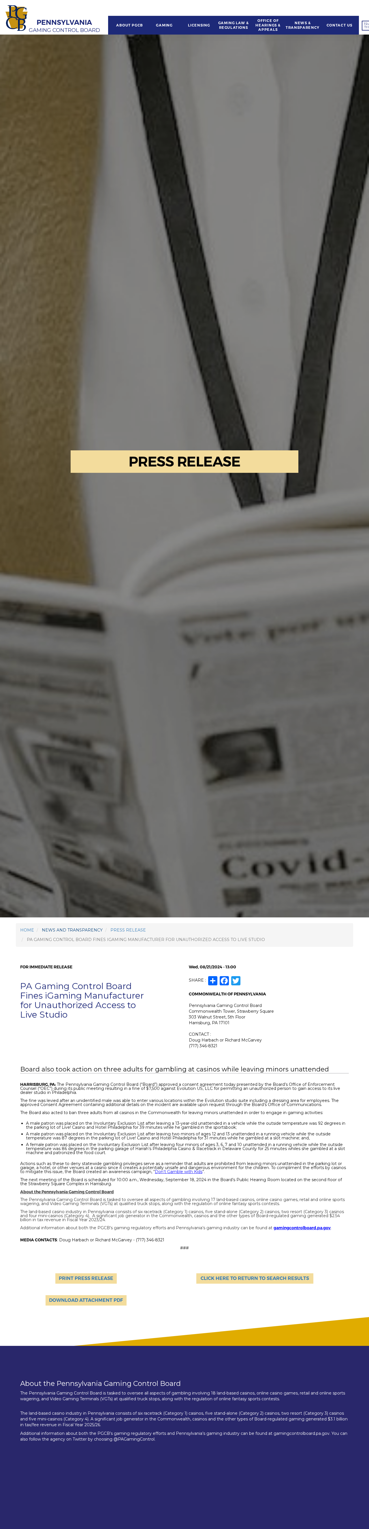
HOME (27, 930)
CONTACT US (340, 25)
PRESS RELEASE (128, 930)
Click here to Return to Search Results (255, 1278)
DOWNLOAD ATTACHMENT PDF (86, 1300)
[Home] (17, 19)
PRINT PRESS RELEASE (86, 1278)
